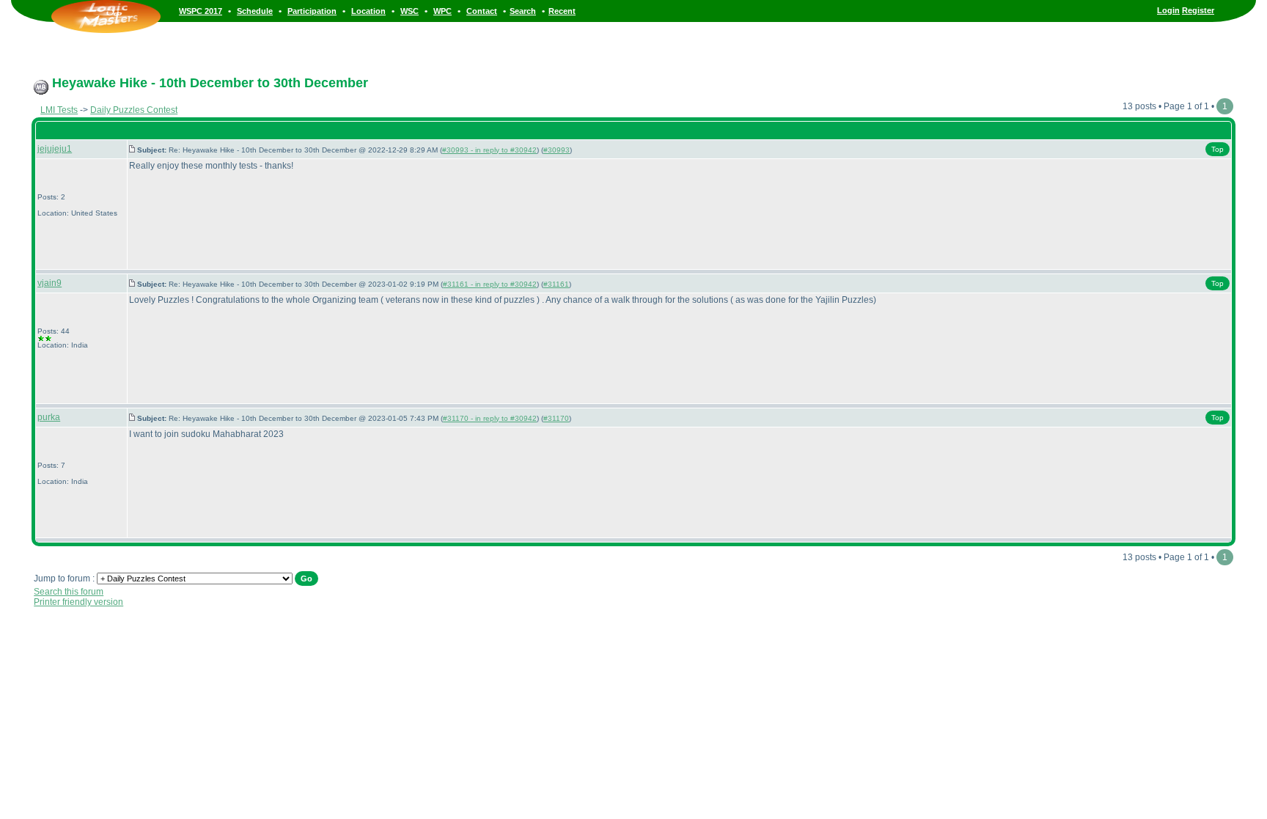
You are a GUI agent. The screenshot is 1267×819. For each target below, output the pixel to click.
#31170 (556, 418)
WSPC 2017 (200, 11)
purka (48, 417)
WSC (409, 11)
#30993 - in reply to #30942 (489, 150)
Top (1217, 149)
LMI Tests (59, 110)
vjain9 (49, 283)
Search (523, 11)
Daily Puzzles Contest (133, 110)
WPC (442, 11)
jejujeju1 (54, 149)
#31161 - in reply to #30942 (490, 284)
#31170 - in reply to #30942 (490, 418)
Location (368, 11)
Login (1168, 10)
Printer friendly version (78, 602)
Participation (312, 11)
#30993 (556, 150)
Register (1198, 10)
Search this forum (68, 592)
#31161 (556, 284)
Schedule (255, 11)
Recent (562, 11)
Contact (481, 11)
